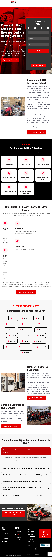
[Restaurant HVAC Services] (9, 186)
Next (38, 51)
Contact (6, 541)
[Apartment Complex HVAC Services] (42, 173)
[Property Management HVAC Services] (26, 186)
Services (6, 538)
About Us (6, 533)
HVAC (18, 534)
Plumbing (19, 531)
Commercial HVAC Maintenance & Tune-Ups (26, 165)
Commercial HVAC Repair (43, 164)
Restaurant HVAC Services (9, 191)
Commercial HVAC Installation (9, 165)
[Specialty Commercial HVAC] (26, 173)
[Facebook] (29, 546)
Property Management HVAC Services (26, 192)
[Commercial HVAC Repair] (42, 159)
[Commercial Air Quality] (9, 173)
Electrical (19, 537)
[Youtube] (36, 546)
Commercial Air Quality (9, 178)
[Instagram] (33, 546)
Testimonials (7, 536)
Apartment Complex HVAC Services (43, 178)
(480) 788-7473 (39, 65)
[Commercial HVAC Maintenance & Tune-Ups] (26, 159)
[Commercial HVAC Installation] (9, 159)
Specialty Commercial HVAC (26, 178)
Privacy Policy (30, 554)
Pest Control (20, 540)
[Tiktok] (36, 548)
